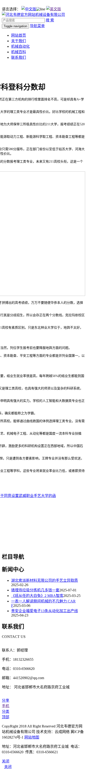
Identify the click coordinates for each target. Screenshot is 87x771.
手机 (5, 706)
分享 (5, 700)
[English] (53, 9)
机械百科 (18, 52)
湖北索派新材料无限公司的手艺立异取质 (44, 580)
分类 (5, 711)
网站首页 (18, 35)
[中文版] (28, 9)
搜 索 (50, 20)
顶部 (5, 717)
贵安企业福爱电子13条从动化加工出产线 (44, 611)
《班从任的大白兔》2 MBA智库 (37, 596)
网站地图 (31, 737)
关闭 (8, 767)
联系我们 (18, 57)
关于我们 (18, 41)
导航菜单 (37, 26)
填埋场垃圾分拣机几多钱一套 (35, 590)
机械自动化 (20, 46)
